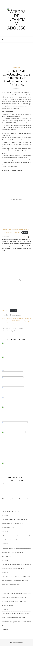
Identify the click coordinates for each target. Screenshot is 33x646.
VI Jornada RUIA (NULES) (11, 511)
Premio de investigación (9, 331)
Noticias (16, 68)
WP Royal (20, 642)
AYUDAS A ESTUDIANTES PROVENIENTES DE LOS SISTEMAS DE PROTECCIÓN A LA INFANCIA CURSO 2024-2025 (16, 581)
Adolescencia (6, 328)
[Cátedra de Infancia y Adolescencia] (16, 19)
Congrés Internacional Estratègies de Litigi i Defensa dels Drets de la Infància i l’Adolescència (16, 552)
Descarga (24, 232)
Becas (14, 328)
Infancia (21, 328)
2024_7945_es (5, 310)
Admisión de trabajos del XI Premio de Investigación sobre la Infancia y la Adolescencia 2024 (14, 523)
